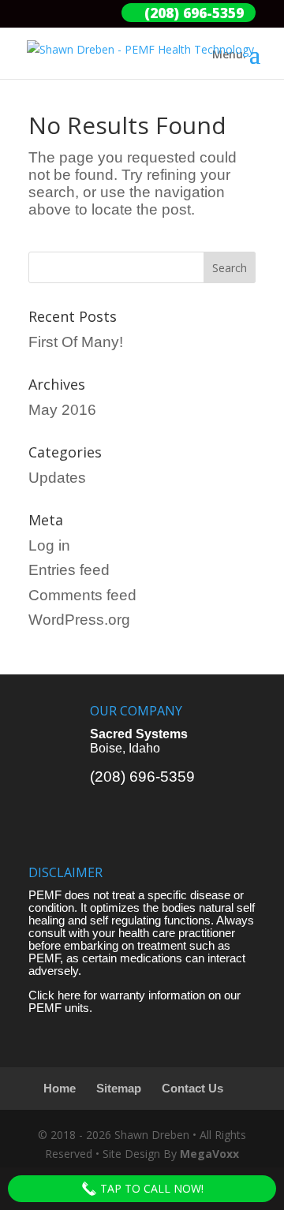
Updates (57, 477)
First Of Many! (75, 342)
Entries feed (69, 570)
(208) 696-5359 (142, 776)
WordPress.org (79, 619)
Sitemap (118, 1088)
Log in (49, 545)
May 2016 (62, 409)
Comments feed (82, 595)
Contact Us (192, 1088)
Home (59, 1088)
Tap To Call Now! (150, 1188)
